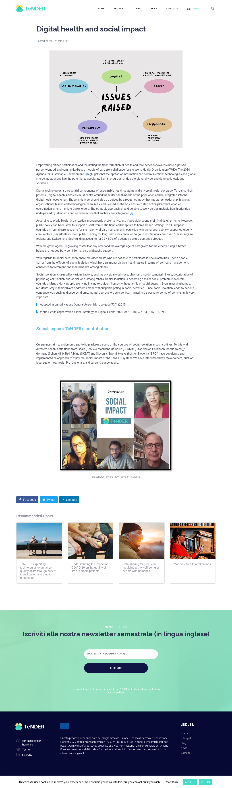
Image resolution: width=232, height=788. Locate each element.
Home (101, 8)
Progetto (120, 8)
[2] (131, 213)
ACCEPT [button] (190, 782)
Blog (139, 8)
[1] (85, 174)
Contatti (172, 8)
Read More (172, 781)
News (154, 8)
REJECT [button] (205, 782)
